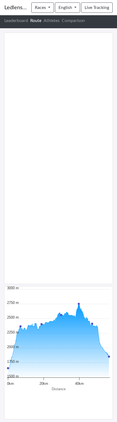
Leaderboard (16, 20)
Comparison (73, 20)
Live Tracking (97, 7)
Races (41, 7)
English (66, 7)
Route (35, 20)
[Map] (58, 158)
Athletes (52, 20)
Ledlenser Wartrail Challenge (15, 7)
